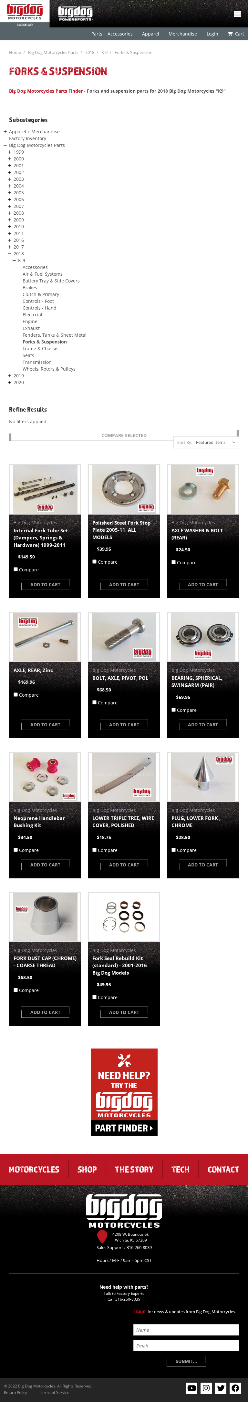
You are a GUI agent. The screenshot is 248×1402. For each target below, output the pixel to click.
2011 (19, 233)
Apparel (150, 34)
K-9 (104, 52)
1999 (19, 152)
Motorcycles (34, 1169)
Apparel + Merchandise (34, 131)
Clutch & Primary (41, 294)
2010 (19, 226)
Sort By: (184, 442)
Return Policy (15, 1392)
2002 (19, 172)
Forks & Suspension (133, 52)
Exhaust (31, 328)
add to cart (45, 584)
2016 (19, 240)
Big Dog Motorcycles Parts (53, 52)
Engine (30, 321)
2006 (19, 199)
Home (15, 52)
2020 (19, 382)
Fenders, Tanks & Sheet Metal (55, 335)
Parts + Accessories (112, 34)
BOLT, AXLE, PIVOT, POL (120, 678)
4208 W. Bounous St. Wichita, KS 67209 (130, 1237)
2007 (19, 206)
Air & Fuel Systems (43, 274)
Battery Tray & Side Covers (51, 281)
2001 (19, 165)
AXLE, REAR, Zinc (33, 670)
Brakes (30, 287)
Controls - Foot (38, 301)
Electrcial (32, 315)
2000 (19, 159)
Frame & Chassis (40, 348)
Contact (223, 1169)
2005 (19, 192)
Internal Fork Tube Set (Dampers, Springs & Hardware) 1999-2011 (41, 537)
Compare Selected (124, 435)
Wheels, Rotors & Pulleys (49, 369)
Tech (180, 1169)
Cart (239, 34)
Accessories (35, 267)
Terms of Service (54, 1392)
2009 (19, 220)
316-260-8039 (127, 1299)
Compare (29, 570)
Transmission (37, 362)
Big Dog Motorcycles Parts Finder (46, 91)
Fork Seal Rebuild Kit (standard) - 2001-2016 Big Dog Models (119, 965)
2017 (19, 247)
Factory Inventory (27, 138)
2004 (19, 186)
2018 (89, 52)
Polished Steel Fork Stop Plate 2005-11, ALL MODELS (121, 529)
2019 (19, 376)
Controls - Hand (40, 308)
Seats (28, 355)
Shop (87, 1169)
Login (212, 34)
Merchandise (183, 34)
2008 (19, 213)
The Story (134, 1169)
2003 (19, 179)
